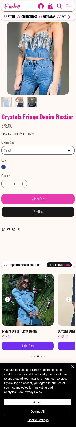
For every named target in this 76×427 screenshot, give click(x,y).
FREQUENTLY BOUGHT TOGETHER (24, 264)
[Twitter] (19, 229)
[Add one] (22, 184)
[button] (68, 6)
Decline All (38, 411)
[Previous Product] (7, 299)
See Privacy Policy (30, 392)
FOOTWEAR (49, 16)
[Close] (70, 369)
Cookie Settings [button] (38, 420)
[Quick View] (28, 300)
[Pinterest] (14, 229)
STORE (11, 16)
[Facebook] (9, 229)
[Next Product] (68, 299)
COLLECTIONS (29, 16)
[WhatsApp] (3, 229)
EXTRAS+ (66, 16)
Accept (37, 402)
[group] (38, 311)
